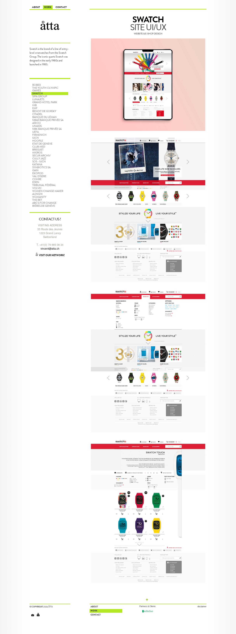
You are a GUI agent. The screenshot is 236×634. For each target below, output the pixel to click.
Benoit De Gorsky (44, 111)
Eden (35, 182)
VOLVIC (37, 188)
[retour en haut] (147, 600)
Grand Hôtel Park (44, 102)
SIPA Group (39, 96)
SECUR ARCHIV (41, 155)
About (36, 7)
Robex (36, 85)
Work (47, 7)
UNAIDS (37, 126)
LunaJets (38, 99)
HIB (34, 105)
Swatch (37, 93)
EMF (34, 108)
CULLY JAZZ (39, 158)
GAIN (35, 170)
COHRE (36, 179)
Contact (61, 7)
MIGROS (37, 152)
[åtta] (50, 20)
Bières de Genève (43, 205)
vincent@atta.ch (50, 248)
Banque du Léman (44, 117)
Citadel (37, 114)
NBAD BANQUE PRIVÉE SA (47, 120)
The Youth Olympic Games (45, 89)
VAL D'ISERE (39, 176)
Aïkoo (36, 123)
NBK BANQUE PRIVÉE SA (47, 129)
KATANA (37, 164)
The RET (37, 200)
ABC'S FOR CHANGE (44, 203)
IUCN (35, 137)
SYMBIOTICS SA (41, 167)
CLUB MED (38, 146)
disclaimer (201, 606)
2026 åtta (48, 606)
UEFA (35, 132)
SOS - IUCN (39, 161)
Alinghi (37, 194)
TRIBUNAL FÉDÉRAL (44, 185)
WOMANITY (39, 197)
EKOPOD (37, 173)
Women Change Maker (47, 191)
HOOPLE (37, 140)
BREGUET (38, 149)
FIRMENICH (39, 134)
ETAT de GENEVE (42, 143)
